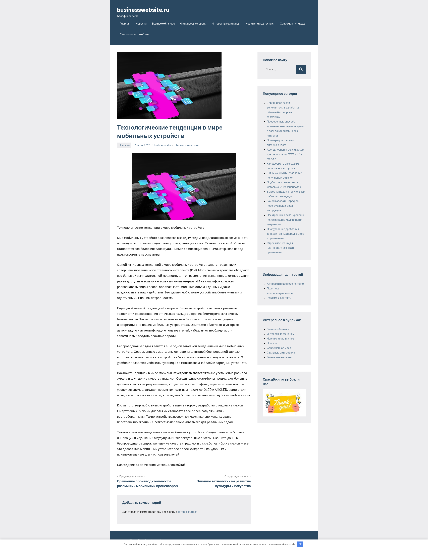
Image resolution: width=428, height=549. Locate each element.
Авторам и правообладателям (285, 283)
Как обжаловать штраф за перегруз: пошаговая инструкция (283, 205)
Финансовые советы (193, 23)
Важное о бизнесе (163, 23)
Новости (141, 23)
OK (300, 544)
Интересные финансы (226, 23)
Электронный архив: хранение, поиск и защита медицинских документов (286, 219)
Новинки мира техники (260, 23)
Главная (125, 23)
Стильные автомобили (134, 34)
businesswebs (162, 145)
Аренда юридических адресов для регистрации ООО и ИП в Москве (285, 154)
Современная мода (292, 23)
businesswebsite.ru (143, 9)
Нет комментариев (187, 145)
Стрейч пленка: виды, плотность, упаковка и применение (280, 247)
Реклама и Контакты (279, 297)
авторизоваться (187, 511)
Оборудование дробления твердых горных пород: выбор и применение (285, 233)
